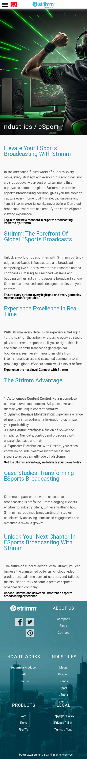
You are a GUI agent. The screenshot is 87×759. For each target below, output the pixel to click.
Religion (63, 674)
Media (63, 667)
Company (63, 619)
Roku (23, 723)
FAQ (23, 674)
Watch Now (14, 5)
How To (24, 681)
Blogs (63, 626)
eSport (63, 695)
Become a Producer (24, 667)
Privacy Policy (63, 723)
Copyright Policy (63, 716)
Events (63, 701)
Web (24, 716)
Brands (63, 681)
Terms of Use (63, 730)
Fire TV (23, 730)
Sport (63, 688)
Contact (63, 633)
